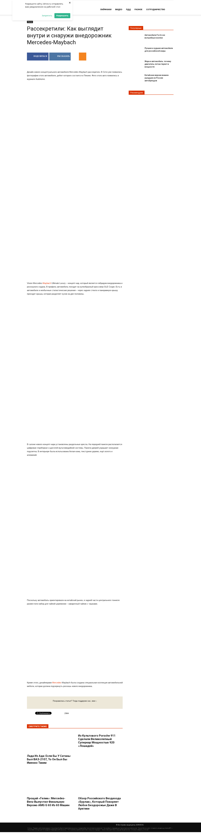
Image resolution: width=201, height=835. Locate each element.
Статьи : (30, 828)
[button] (170, 9)
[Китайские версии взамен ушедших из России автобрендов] (135, 77)
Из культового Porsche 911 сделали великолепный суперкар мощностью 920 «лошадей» (97, 741)
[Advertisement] (75, 258)
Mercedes (56, 682)
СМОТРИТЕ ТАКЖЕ (38, 726)
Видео (118, 9)
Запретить (47, 15)
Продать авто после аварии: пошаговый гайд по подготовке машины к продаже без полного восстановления (67, 828)
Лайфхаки (105, 9)
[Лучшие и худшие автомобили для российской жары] (135, 50)
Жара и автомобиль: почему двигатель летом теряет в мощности (158, 64)
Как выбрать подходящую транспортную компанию (120, 828)
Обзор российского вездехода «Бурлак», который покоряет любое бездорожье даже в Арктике (99, 803)
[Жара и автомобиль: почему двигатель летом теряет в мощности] (135, 63)
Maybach (47, 283)
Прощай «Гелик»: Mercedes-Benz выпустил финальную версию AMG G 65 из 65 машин (48, 802)
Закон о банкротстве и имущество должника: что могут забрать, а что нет (125, 830)
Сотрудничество (155, 9)
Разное (138, 9)
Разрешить (62, 15)
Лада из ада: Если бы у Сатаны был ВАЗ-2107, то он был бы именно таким (48, 759)
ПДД (128, 9)
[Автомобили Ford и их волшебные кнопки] (135, 37)
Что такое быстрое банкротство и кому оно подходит (84, 830)
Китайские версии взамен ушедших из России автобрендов (157, 78)
